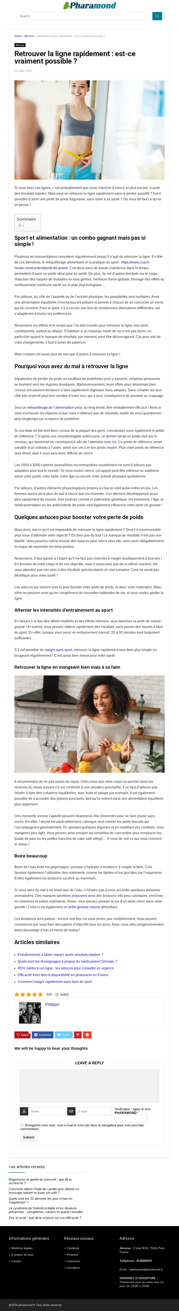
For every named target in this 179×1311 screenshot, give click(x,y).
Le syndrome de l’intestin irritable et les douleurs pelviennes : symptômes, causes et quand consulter (46, 1210)
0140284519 (144, 1260)
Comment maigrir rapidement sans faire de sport (55, 982)
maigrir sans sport (58, 650)
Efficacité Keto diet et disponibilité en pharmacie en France (63, 975)
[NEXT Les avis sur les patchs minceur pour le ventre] (174, 1300)
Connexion (73, 1261)
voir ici (110, 442)
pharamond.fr (27, 1305)
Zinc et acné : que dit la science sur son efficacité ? (45, 1218)
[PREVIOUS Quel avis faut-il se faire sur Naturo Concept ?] (4, 1300)
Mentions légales (22, 1248)
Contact (16, 1261)
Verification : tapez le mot (132, 1111)
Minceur (29, 36)
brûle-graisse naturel (84, 907)
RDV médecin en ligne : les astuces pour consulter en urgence (66, 968)
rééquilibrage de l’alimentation (50, 407)
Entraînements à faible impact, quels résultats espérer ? (61, 955)
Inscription (73, 1267)
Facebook (73, 1248)
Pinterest (72, 1254)
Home (18, 36)
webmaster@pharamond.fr (146, 1269)
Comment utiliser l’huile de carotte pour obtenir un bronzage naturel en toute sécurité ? (44, 1191)
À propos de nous (22, 1254)
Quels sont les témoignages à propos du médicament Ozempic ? (67, 961)
